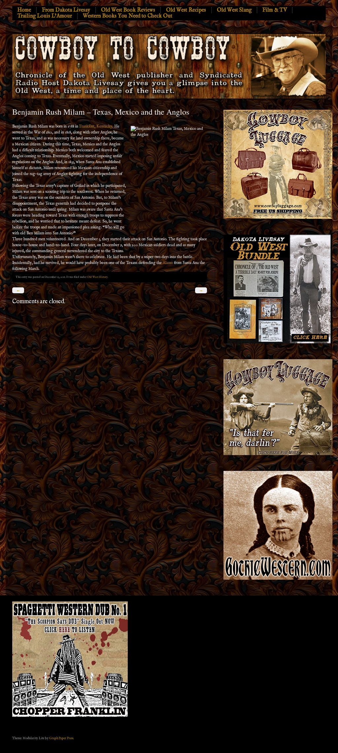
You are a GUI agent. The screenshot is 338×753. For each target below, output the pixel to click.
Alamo (168, 262)
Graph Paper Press (61, 738)
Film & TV (274, 10)
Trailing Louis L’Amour (44, 16)
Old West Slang (234, 10)
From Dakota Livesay (66, 10)
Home (24, 10)
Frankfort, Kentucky (95, 126)
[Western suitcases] (277, 217)
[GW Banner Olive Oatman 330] (277, 578)
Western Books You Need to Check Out (127, 16)
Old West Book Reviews (128, 10)
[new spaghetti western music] (70, 716)
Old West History (97, 277)
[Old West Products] (277, 342)
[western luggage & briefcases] (277, 453)
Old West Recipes (186, 10)
